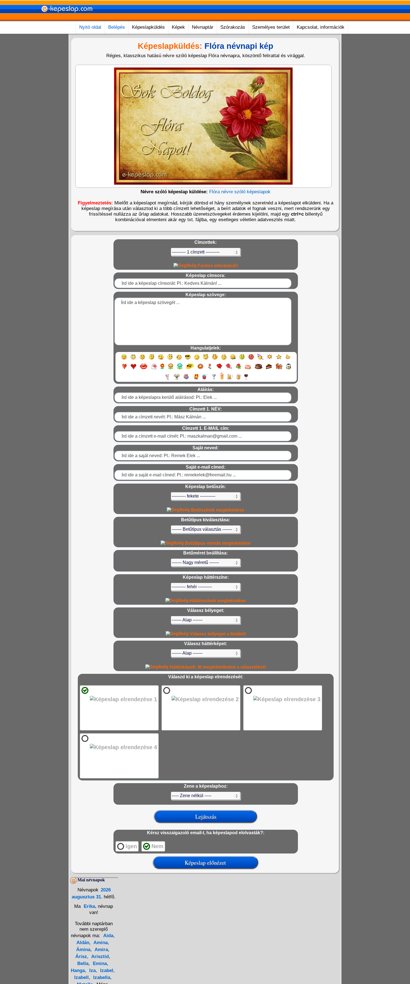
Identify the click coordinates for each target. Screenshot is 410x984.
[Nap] (270, 359)
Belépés (116, 27)
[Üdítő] (205, 379)
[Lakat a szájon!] (233, 359)
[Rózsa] (219, 368)
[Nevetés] (133, 359)
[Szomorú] (142, 359)
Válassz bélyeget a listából (217, 633)
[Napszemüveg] (188, 359)
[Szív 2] (133, 368)
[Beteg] (242, 359)
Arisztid (99, 956)
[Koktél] (214, 379)
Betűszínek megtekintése (217, 510)
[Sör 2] (238, 379)
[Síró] (179, 359)
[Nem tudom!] (224, 359)
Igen (131, 846)
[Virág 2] (171, 368)
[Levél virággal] (154, 368)
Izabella (101, 977)
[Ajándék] (186, 379)
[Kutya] (177, 379)
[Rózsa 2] (229, 368)
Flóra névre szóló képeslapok (240, 191)
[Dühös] (251, 359)
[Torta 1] (247, 368)
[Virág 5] (200, 368)
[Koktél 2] (222, 379)
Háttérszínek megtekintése (217, 600)
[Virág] (162, 368)
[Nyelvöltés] (161, 359)
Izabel (106, 970)
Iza (92, 970)
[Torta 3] (269, 368)
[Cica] (167, 379)
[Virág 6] (210, 368)
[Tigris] (279, 368)
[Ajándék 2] (195, 379)
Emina (99, 963)
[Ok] (288, 359)
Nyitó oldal (90, 27)
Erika (88, 906)
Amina (100, 942)
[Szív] (124, 368)
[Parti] (260, 359)
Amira (100, 949)
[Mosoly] (124, 359)
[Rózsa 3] (238, 368)
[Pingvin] (288, 368)
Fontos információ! (217, 265)
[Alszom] (197, 359)
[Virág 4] (190, 368)
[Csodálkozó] (170, 359)
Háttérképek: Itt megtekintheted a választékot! (217, 667)
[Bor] (246, 379)
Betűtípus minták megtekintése (217, 543)
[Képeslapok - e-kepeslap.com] (67, 19)
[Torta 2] (259, 368)
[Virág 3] (180, 368)
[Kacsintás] (152, 359)
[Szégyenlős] (215, 359)
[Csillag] (279, 359)
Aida (108, 935)
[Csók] (144, 368)
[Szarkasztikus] (206, 359)
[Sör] (230, 379)
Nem (157, 846)
